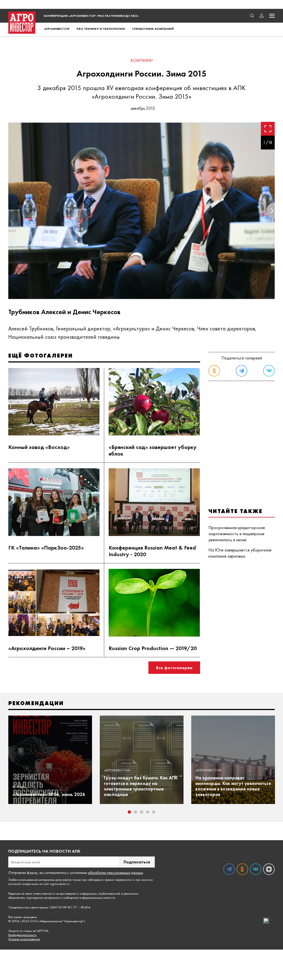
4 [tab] (147, 812)
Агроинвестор (57, 29)
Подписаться (137, 862)
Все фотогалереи (174, 668)
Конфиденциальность (22, 935)
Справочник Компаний (153, 29)
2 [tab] (135, 812)
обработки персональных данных (115, 872)
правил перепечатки (118, 879)
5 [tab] (153, 812)
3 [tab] (141, 812)
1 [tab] (129, 812)
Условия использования (24, 939)
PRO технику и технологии (101, 29)
